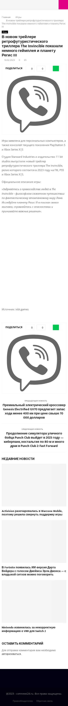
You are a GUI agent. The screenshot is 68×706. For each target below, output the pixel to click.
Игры (5, 32)
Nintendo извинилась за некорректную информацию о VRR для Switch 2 (28, 629)
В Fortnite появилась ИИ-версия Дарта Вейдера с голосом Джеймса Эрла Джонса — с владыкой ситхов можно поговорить (34, 571)
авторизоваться (11, 653)
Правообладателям (23, 700)
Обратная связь (44, 700)
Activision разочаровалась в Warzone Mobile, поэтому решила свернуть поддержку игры (32, 513)
